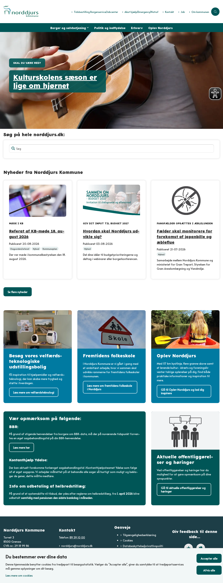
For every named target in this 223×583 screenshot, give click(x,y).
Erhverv (137, 28)
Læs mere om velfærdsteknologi (33, 392)
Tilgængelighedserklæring (139, 535)
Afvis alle (209, 570)
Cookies (128, 540)
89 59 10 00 (77, 537)
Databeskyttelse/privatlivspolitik (143, 548)
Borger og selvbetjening (68, 28)
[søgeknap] (13, 148)
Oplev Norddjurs (160, 28)
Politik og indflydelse (109, 28)
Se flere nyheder (18, 292)
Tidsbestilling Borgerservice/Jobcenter (96, 12)
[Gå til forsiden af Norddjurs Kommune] (36, 12)
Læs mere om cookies (19, 575)
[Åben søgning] (215, 11)
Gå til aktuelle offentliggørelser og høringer (183, 489)
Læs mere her (21, 447)
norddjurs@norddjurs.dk (77, 546)
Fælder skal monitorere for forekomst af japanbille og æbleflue (184, 236)
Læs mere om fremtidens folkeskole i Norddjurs (109, 387)
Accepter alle (209, 558)
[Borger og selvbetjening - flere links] (87, 27)
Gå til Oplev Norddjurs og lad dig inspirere (182, 391)
